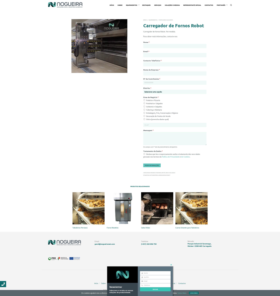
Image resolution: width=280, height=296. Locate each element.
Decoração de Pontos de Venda (158, 116)
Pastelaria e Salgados (166, 20)
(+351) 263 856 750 (149, 244)
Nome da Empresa (151, 70)
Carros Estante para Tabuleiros (187, 227)
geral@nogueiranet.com (105, 244)
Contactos (209, 5)
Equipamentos (131, 5)
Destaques (146, 5)
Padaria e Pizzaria (153, 100)
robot (168, 175)
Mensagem (148, 130)
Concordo (194, 293)
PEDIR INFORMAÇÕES (152, 165)
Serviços (157, 5)
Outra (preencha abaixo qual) (157, 119)
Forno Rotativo (112, 227)
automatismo (154, 175)
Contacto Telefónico (152, 60)
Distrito (147, 88)
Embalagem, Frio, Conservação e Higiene (162, 113)
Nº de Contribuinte (151, 79)
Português (221, 5)
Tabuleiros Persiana (80, 227)
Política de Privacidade (170, 157)
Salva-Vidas (145, 227)
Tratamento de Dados (153, 151)
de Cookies (185, 157)
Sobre (120, 5)
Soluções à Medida (172, 5)
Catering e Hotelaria (154, 110)
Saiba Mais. (182, 293)
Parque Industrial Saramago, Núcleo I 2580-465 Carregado (200, 244)
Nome (146, 42)
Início (112, 5)
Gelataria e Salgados (154, 106)
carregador (162, 175)
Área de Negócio (151, 97)
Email (146, 51)
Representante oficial (192, 5)
